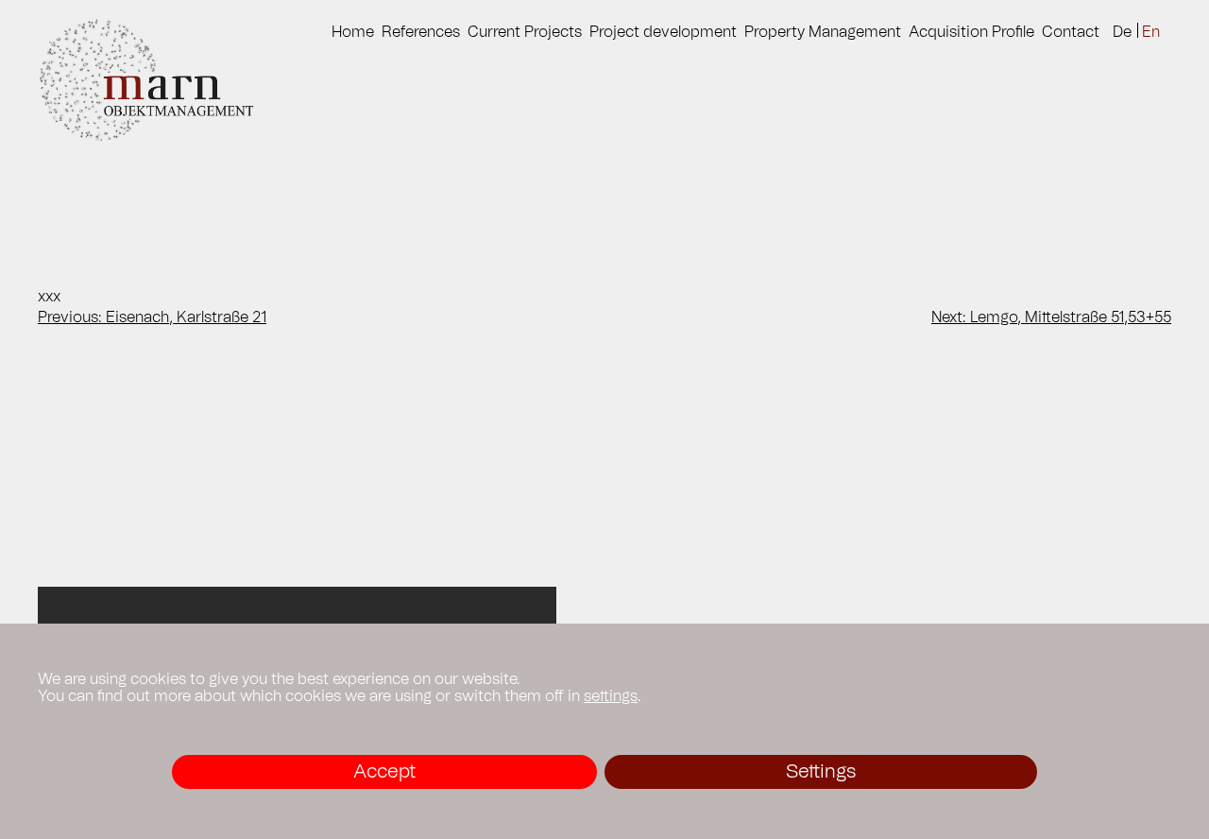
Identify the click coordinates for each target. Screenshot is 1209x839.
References (421, 32)
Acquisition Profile (971, 32)
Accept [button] (384, 771)
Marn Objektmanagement (165, 81)
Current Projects (525, 32)
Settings (821, 771)
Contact (1070, 32)
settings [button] (611, 696)
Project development (663, 32)
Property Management (822, 32)
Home (353, 32)
